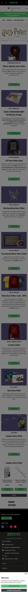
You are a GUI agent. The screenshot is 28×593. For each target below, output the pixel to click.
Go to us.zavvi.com (14, 586)
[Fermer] (26, 573)
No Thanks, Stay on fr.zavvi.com (14, 590)
